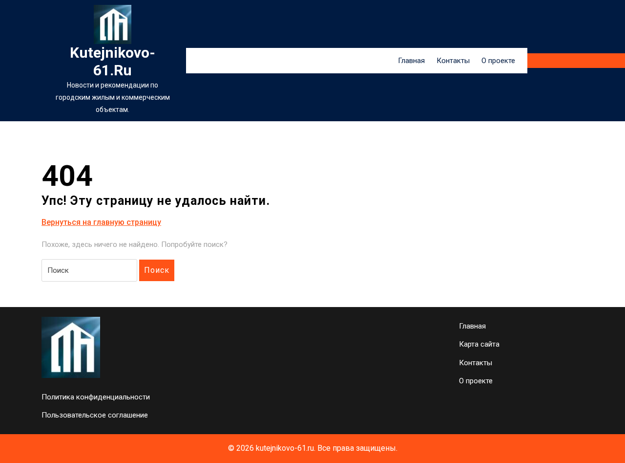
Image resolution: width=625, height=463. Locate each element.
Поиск (156, 270)
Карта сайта (479, 344)
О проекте (498, 60)
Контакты (453, 60)
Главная (411, 60)
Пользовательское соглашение (95, 415)
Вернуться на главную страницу (101, 222)
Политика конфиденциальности (96, 397)
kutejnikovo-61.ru (112, 61)
